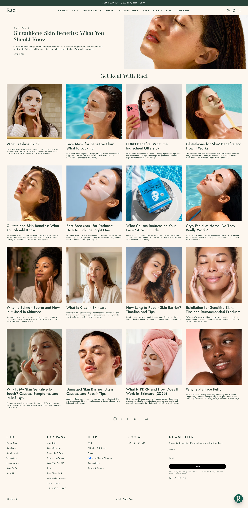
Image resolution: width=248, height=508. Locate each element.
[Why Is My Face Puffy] (214, 357)
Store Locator (53, 483)
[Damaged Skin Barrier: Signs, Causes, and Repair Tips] (94, 357)
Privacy (91, 453)
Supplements (12, 453)
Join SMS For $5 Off (57, 488)
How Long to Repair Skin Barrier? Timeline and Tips (153, 309)
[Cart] (240, 10)
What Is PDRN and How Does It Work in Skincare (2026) (152, 391)
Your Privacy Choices (102, 458)
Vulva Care (11, 458)
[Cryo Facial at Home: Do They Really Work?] (214, 193)
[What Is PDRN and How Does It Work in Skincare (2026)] (154, 357)
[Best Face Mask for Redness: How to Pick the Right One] (94, 193)
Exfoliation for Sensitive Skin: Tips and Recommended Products (213, 309)
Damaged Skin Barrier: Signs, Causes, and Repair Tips (90, 391)
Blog (49, 468)
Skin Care (11, 448)
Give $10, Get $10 (55, 463)
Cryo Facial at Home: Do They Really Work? (210, 228)
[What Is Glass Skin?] (34, 111)
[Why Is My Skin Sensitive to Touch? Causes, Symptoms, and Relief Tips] (34, 357)
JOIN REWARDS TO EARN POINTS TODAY (124, 3)
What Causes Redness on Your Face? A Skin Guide (151, 228)
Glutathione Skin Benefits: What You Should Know (33, 228)
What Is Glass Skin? (23, 144)
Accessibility (94, 463)
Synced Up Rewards (56, 458)
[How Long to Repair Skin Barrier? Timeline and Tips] (154, 275)
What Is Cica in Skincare (86, 307)
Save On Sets (12, 468)
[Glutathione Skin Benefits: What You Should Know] (34, 193)
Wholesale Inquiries (56, 478)
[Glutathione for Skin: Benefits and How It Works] (214, 111)
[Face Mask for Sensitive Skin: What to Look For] (94, 111)
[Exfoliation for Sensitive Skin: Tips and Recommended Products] (214, 275)
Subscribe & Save (55, 453)
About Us (51, 443)
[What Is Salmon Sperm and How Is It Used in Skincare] (34, 275)
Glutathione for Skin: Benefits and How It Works (213, 146)
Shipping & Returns (97, 448)
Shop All (10, 473)
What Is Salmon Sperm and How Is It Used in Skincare (33, 309)
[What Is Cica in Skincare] (94, 275)
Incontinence (12, 463)
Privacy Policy (215, 472)
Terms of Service (96, 468)
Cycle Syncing (54, 448)
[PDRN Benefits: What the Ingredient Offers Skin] (154, 111)
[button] (63, 10)
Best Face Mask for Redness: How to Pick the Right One (90, 228)
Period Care (12, 443)
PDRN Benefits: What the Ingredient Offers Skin (147, 146)
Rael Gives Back (54, 473)
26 (135, 419)
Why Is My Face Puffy (203, 389)
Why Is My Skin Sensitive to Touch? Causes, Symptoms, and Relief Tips (32, 393)
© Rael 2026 (11, 499)
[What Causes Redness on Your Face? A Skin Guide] (154, 193)
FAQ (90, 443)
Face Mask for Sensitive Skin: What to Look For (90, 146)
